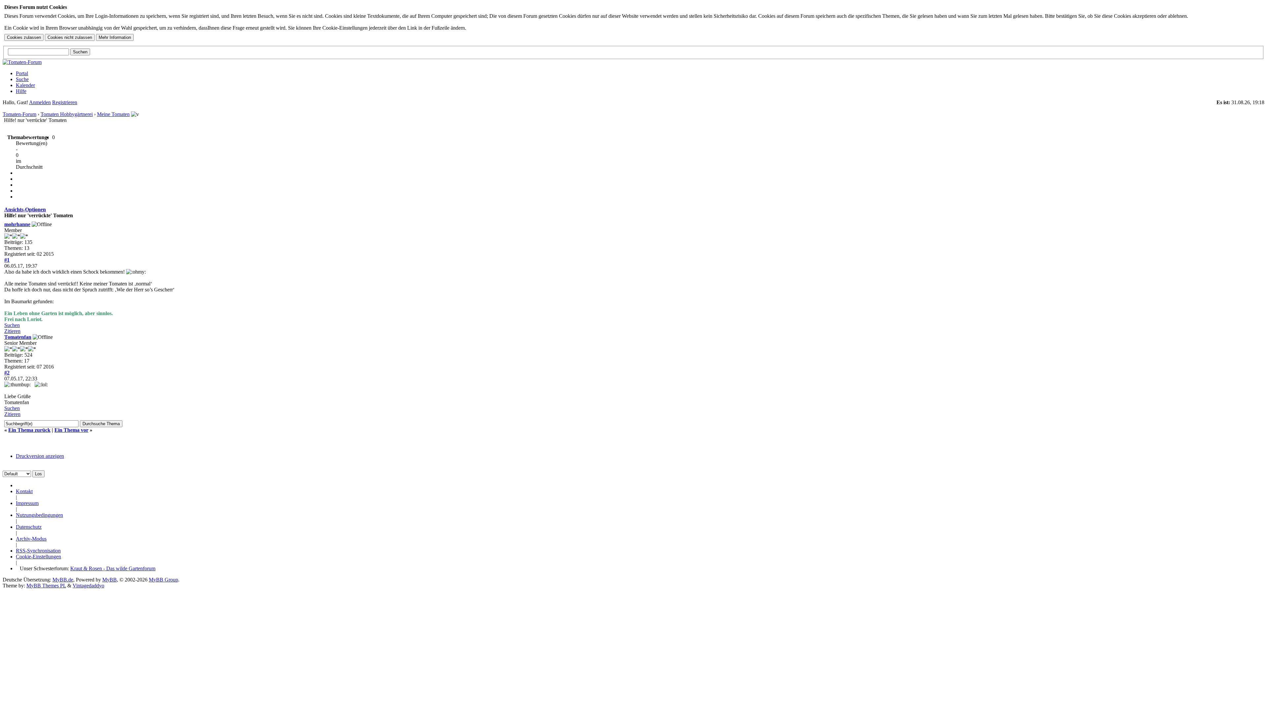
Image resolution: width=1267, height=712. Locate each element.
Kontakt (24, 491)
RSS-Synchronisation (38, 550)
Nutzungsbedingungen (39, 515)
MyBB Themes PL (46, 585)
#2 (7, 372)
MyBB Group (163, 579)
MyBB (109, 579)
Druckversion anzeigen (40, 456)
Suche (22, 79)
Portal (22, 73)
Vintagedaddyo (88, 585)
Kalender (25, 85)
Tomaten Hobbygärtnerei (67, 114)
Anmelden (40, 102)
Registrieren (64, 102)
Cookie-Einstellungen (38, 556)
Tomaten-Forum (19, 114)
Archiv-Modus (31, 539)
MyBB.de (62, 579)
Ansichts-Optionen (25, 209)
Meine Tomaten (113, 114)
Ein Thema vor (71, 430)
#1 (7, 260)
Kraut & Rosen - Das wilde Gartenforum (112, 568)
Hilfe (21, 91)
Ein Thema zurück (29, 430)
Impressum (27, 503)
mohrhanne (17, 224)
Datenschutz (29, 527)
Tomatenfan (17, 337)
